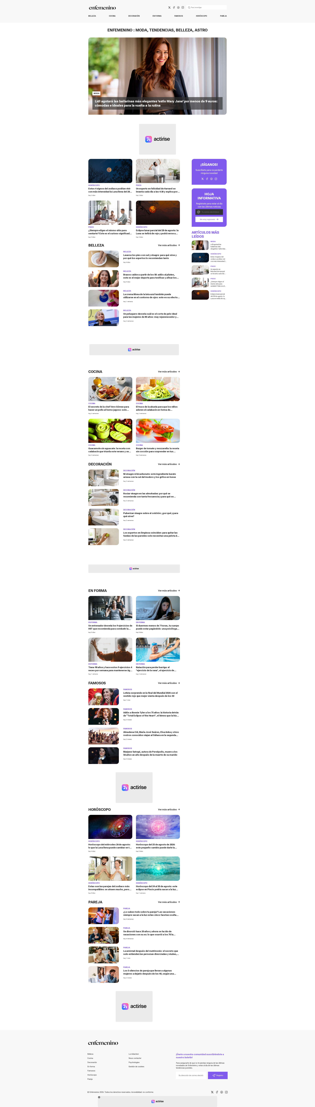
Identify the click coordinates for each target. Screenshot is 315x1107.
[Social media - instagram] (182, 7)
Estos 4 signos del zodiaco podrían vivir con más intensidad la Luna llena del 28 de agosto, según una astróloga (109, 191)
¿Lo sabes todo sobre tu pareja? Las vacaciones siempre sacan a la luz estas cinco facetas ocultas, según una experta (150, 915)
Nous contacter (135, 1058)
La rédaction (134, 1054)
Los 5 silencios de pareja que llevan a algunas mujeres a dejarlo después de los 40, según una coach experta (148, 973)
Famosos (178, 16)
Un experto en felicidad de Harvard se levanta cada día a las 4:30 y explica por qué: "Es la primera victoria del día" (157, 191)
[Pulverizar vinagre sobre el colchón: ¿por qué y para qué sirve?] (103, 517)
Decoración (134, 16)
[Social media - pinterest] (178, 7)
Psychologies (134, 1062)
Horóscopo (201, 16)
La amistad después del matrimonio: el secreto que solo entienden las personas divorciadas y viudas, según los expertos (150, 954)
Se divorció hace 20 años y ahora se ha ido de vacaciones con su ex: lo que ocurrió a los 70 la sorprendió (148, 934)
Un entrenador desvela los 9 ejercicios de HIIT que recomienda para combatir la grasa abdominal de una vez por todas (110, 628)
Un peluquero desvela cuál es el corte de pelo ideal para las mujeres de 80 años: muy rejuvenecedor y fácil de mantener (150, 317)
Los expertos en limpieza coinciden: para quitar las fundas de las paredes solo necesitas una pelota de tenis (150, 535)
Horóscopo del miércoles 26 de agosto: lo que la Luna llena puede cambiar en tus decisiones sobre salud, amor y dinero (110, 847)
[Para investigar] (189, 7)
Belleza (92, 16)
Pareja (223, 16)
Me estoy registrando (207, 219)
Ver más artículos (167, 245)
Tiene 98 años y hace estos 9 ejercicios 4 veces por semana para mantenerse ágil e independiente (110, 670)
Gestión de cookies (136, 1066)
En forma (157, 16)
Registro (219, 1075)
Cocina (112, 16)
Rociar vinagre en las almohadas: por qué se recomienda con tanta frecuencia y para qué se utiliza (148, 496)
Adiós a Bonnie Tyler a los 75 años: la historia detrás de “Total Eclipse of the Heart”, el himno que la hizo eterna (151, 715)
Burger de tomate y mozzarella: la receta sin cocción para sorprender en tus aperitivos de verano (157, 451)
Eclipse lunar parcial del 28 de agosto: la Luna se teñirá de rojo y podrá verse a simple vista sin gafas (157, 233)
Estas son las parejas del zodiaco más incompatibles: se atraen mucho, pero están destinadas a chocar (108, 889)
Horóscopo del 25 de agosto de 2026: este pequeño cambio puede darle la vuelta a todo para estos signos (155, 847)
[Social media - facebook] (174, 7)
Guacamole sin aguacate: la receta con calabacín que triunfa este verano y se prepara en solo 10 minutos (109, 451)
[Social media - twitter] (169, 7)
